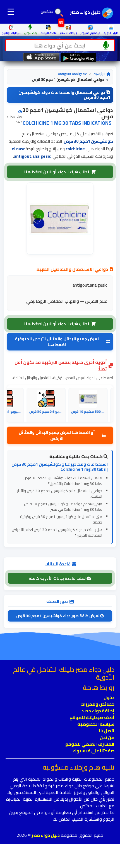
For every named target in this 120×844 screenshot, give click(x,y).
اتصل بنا (106, 730)
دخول (109, 697)
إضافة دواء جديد (97, 710)
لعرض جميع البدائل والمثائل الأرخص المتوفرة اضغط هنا (57, 342)
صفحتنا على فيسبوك (93, 750)
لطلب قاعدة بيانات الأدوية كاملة (58, 578)
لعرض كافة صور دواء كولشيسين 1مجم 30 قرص (58, 615)
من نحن (107, 737)
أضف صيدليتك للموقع (91, 717)
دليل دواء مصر (45, 835)
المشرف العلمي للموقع (89, 744)
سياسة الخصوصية (95, 724)
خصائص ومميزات (97, 704)
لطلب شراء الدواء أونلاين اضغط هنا (56, 172)
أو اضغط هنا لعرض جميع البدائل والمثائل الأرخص (57, 435)
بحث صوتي (30, 33)
